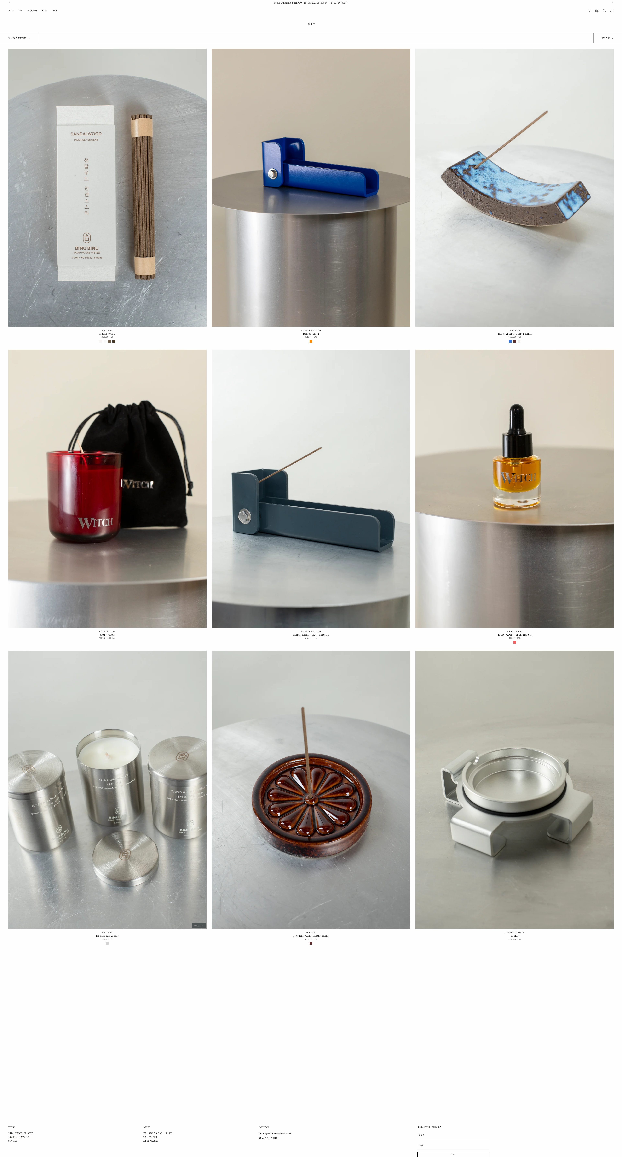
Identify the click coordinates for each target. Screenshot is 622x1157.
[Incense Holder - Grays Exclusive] (311, 489)
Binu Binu (107, 330)
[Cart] (612, 11)
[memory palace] (107, 489)
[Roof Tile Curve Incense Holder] (514, 188)
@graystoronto (268, 1138)
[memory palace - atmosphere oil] (514, 489)
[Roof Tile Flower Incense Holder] (311, 790)
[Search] (604, 11)
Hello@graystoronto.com (275, 1133)
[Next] (612, 2)
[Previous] (9, 2)
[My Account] (597, 11)
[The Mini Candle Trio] (107, 790)
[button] (11, 11)
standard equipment (311, 330)
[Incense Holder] (311, 188)
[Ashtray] (514, 790)
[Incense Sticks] (107, 188)
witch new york (107, 631)
